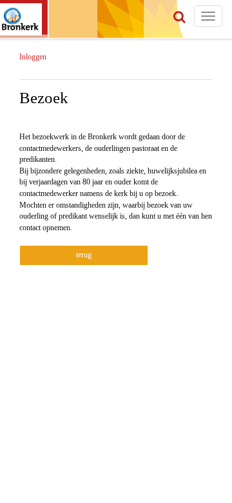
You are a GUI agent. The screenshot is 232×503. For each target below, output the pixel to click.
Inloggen (32, 56)
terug (84, 254)
